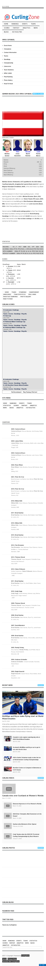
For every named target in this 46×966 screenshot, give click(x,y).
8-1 (38, 184)
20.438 (37, 219)
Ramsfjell (11, 282)
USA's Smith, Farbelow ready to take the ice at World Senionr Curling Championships (27, 758)
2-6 (19, 274)
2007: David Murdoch (18, 625)
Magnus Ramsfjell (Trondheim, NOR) (13, 187)
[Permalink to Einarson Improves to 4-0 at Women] (8, 805)
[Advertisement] (24, 104)
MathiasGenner (7, 155)
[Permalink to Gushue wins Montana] (8, 826)
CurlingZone (25, 955)
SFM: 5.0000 (8, 73)
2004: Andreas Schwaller (19, 659)
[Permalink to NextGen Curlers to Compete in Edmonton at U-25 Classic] (8, 769)
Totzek (10, 270)
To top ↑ (42, 965)
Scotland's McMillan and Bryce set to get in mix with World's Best (26, 748)
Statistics (7, 405)
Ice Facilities (17, 32)
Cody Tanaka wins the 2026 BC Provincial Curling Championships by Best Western (26, 835)
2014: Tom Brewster (17, 545)
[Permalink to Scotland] (8, 748)
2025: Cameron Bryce (18, 429)
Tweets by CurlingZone (9, 925)
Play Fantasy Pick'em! (30, 392)
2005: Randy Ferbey (17, 647)
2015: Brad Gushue (17, 535)
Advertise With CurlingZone (11, 961)
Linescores (7, 66)
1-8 (19, 282)
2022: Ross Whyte (17, 465)
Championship (8, 63)
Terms (4, 959)
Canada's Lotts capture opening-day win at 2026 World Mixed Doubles (26, 738)
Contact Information (10, 52)
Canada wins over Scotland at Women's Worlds (23, 795)
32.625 (27, 216)
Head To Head (8, 84)
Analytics (26, 28)
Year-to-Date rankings (25, 219)
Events (24, 24)
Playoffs (24, 314)
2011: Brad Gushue (17, 581)
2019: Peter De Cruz (17, 489)
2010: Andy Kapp (16, 591)
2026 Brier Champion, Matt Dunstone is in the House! (27, 815)
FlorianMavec (38, 155)
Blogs (6, 32)
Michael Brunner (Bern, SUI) (32, 196)
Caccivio (11, 278)
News (36, 28)
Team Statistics (9, 70)
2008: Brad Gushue (17, 615)
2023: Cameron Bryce (18, 453)
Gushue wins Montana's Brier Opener (25, 824)
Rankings (15, 24)
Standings (7, 59)
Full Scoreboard (16, 392)
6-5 (17, 199)
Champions (7, 49)
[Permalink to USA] (8, 758)
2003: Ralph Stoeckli (17, 671)
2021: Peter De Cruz (17, 477)
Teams (33, 24)
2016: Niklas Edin (16, 523)
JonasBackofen (17, 155)
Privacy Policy (12, 959)
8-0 (20, 196)
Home (6, 24)
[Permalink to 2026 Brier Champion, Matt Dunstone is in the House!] (8, 815)
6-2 (18, 201)
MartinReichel (27, 155)
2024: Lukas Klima (17, 441)
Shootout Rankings (10, 296)
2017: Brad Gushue (17, 513)
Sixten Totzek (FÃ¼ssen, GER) (33, 199)
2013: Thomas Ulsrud (18, 557)
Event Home (8, 45)
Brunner (10, 266)
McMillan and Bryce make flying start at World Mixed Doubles (22, 717)
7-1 (22, 204)
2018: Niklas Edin (16, 501)
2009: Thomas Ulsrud (18, 603)
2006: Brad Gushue (17, 635)
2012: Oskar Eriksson (18, 569)
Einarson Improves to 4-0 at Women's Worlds (27, 804)
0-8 (19, 266)
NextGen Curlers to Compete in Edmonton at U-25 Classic (27, 769)
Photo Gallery (8, 80)
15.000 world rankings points (21, 211)
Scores (6, 28)
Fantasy (16, 28)
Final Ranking (8, 77)
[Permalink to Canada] (8, 738)
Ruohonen (11, 274)
